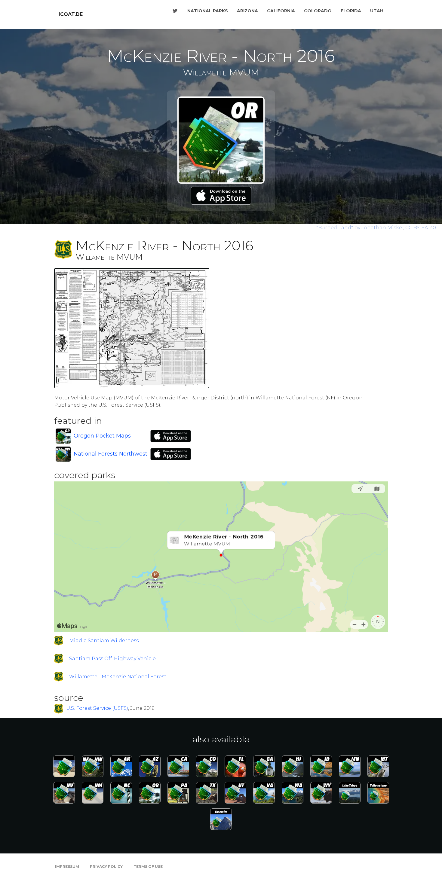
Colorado (318, 11)
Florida (351, 11)
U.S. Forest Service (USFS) (97, 708)
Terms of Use (148, 866)
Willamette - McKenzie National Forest (117, 676)
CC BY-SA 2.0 (420, 227)
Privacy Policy (106, 866)
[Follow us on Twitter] (175, 11)
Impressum (67, 866)
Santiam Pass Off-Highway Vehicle (112, 658)
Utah (376, 11)
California (281, 11)
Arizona (247, 11)
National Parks (207, 11)
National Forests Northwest (110, 453)
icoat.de (71, 14)
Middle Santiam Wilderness (104, 640)
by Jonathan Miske (359, 227)
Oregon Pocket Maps (102, 435)
